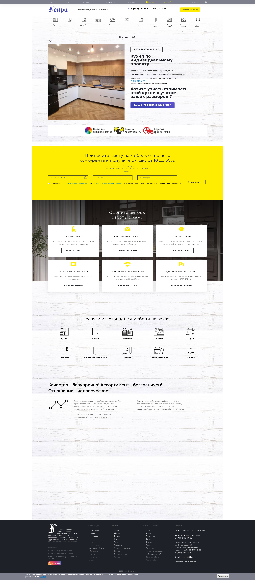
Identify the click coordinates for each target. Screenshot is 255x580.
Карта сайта (52, 548)
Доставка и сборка (96, 548)
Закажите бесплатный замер (152, 105)
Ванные (127, 357)
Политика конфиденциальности (60, 551)
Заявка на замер (181, 285)
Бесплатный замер (190, 10)
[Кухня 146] (86, 82)
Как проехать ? (127, 285)
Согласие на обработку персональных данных (62, 557)
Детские (98, 25)
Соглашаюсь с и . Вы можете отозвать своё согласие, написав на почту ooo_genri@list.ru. (116, 183)
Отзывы (92, 533)
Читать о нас (74, 250)
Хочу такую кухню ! (146, 49)
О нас (50, 2)
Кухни (55, 25)
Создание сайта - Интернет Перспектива (186, 561)
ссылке (43, 577)
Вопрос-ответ (94, 545)
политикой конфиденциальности (76, 183)
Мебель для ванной (169, 26)
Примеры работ (88, 2)
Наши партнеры (74, 285)
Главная (185, 32)
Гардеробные (84, 25)
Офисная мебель (183, 26)
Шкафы (69, 25)
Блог (91, 542)
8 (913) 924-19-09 (159, 9)
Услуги (67, 2)
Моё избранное (170, 2)
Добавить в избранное (50, 41)
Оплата (92, 554)
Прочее (191, 357)
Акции (151, 2)
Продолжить (223, 576)
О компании (94, 530)
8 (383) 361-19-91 (140, 8)
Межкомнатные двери (155, 26)
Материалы (93, 551)
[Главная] (58, 9)
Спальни (112, 25)
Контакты (131, 2)
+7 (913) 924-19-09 (137, 81)
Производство (95, 536)
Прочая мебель (198, 26)
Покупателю (111, 2)
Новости (92, 539)
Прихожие (141, 25)
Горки (127, 25)
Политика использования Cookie (60, 554)
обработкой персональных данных (107, 183)
